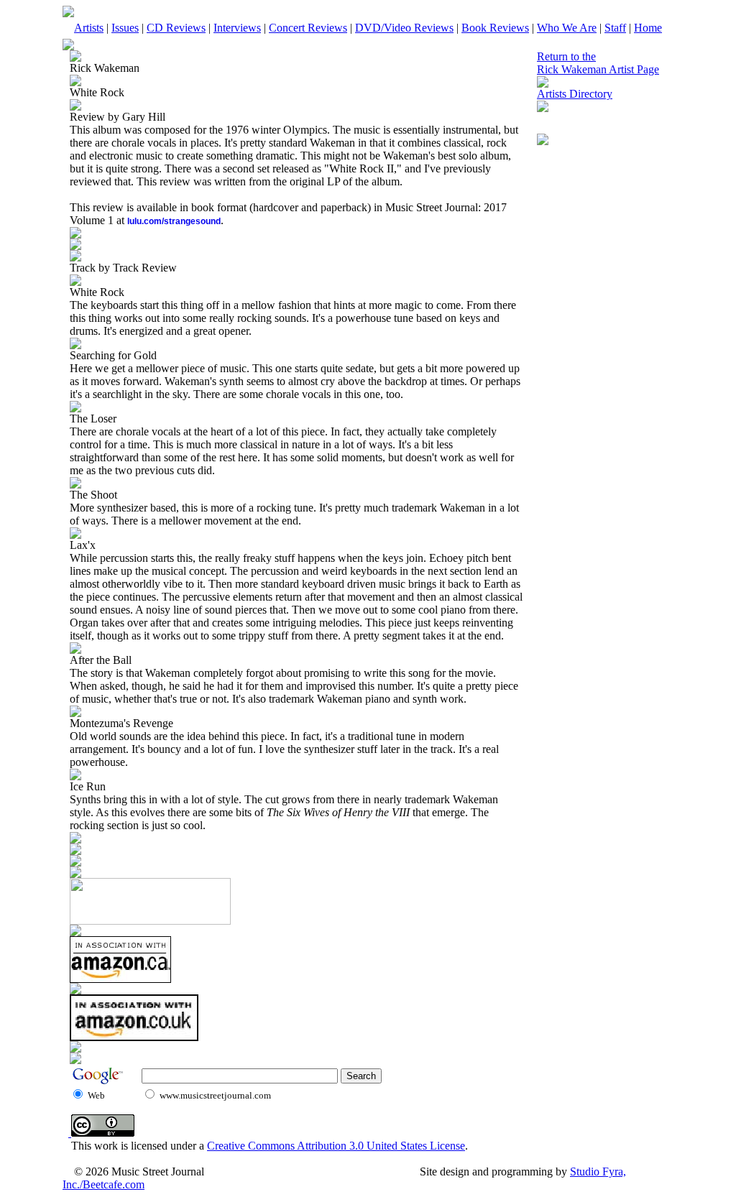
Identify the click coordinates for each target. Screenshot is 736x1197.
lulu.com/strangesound (174, 221)
